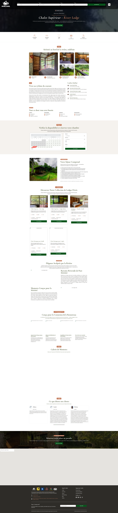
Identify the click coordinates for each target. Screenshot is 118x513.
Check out (66, 137)
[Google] (80, 497)
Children (66, 144)
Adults (66, 141)
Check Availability (75, 148)
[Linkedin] (76, 497)
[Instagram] (82, 497)
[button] (57, 424)
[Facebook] (78, 497)
